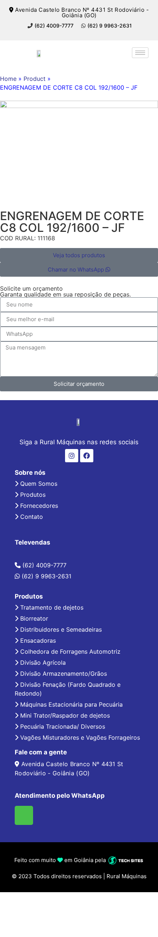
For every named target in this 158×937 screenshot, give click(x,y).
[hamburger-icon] (140, 52)
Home (8, 78)
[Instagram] (71, 455)
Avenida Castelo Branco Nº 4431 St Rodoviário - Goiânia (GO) (81, 12)
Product (35, 78)
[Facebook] (86, 455)
